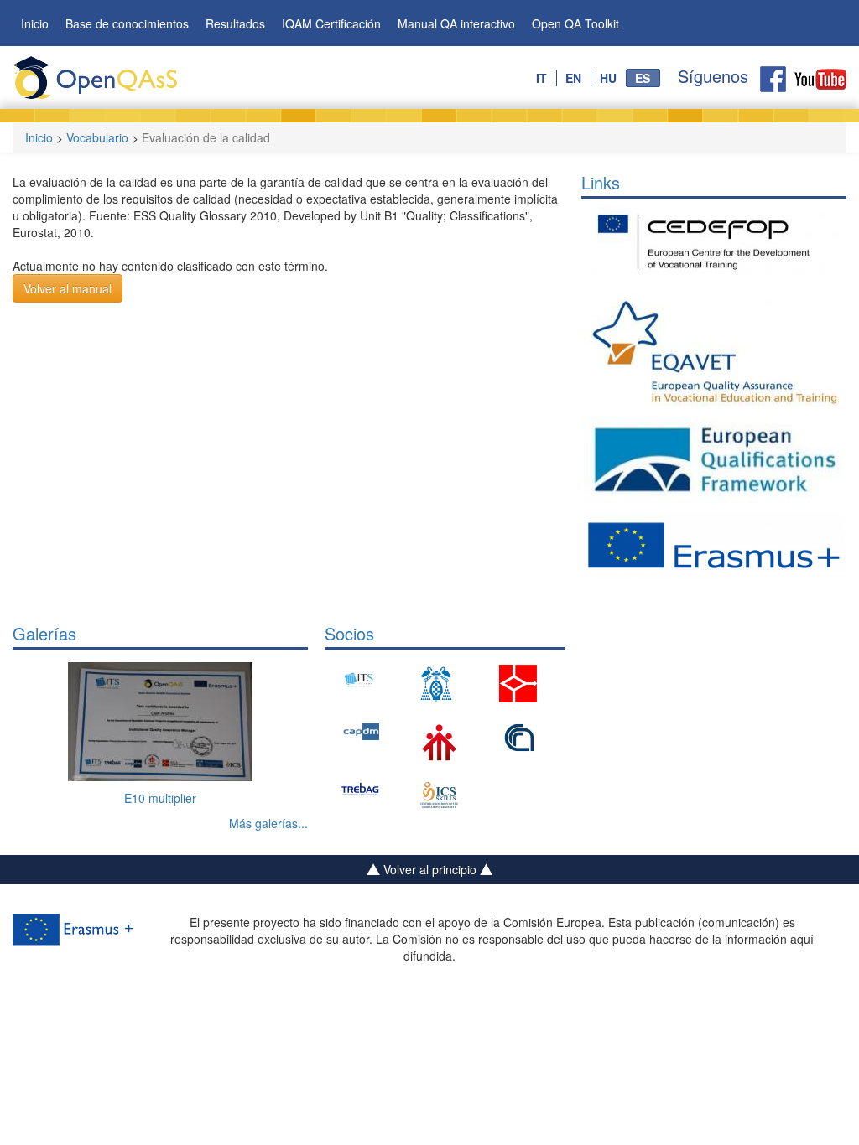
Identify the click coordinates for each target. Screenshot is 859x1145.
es (642, 78)
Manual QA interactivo (456, 23)
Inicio (35, 23)
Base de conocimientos (127, 23)
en (573, 78)
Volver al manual (67, 288)
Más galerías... (268, 823)
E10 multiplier (160, 798)
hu (608, 78)
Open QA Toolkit (575, 23)
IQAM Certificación (331, 23)
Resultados (235, 23)
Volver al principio (430, 869)
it (541, 78)
